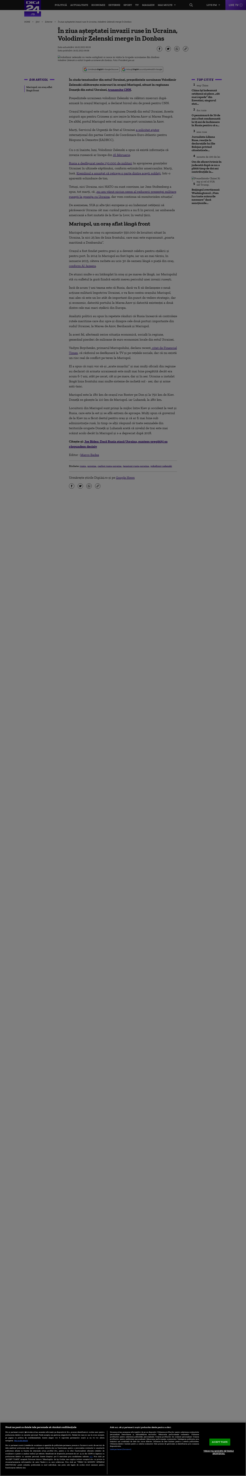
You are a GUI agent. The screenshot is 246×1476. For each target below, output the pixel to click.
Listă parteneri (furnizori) (120, 1449)
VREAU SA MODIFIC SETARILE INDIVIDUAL (218, 1452)
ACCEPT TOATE (220, 1442)
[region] (123, 1449)
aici (91, 1456)
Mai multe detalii (21, 1440)
